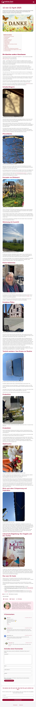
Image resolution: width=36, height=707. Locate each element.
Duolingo (28, 296)
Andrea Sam (9, 628)
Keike (8, 617)
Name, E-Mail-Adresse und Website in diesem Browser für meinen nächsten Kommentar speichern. (16, 678)
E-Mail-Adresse (7, 669)
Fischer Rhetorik (30, 588)
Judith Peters (28, 83)
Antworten (8, 624)
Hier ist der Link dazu (6, 58)
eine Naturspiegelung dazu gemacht (21, 173)
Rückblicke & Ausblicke (14, 594)
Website (5, 673)
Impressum (21, 705)
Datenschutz (15, 705)
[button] (33, 2)
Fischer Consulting (30, 587)
